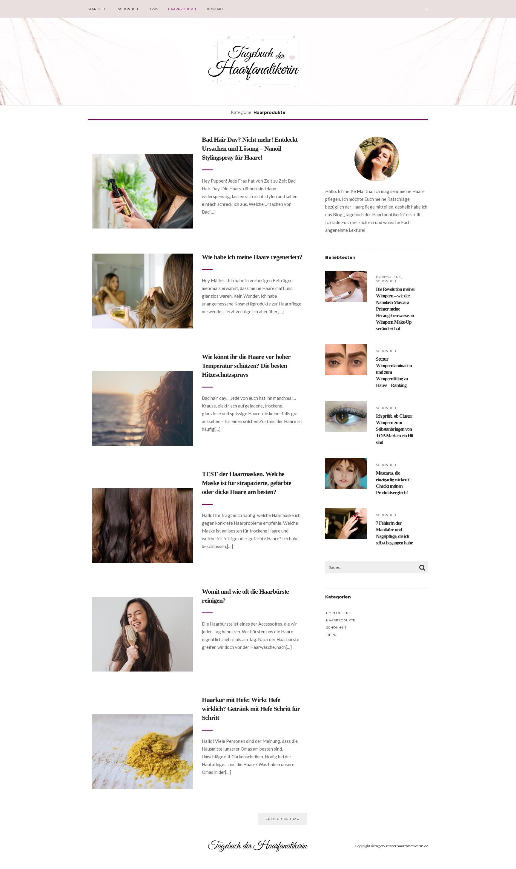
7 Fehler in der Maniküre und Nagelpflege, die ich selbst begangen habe (394, 533)
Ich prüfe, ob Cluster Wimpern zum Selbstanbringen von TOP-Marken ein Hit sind (394, 429)
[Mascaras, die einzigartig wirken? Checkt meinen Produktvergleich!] (346, 462)
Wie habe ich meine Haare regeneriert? (252, 257)
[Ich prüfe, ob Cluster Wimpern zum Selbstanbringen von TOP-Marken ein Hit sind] (346, 405)
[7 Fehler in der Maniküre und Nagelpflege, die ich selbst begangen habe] (346, 512)
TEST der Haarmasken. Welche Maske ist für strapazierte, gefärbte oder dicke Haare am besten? (246, 483)
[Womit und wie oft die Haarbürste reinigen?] (142, 601)
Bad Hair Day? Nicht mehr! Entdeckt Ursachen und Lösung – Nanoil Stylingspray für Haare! (249, 148)
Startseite (98, 9)
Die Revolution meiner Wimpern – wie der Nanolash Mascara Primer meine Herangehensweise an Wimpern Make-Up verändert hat (395, 309)
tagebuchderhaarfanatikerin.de (401, 846)
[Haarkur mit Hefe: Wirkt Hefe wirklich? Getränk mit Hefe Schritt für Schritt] (142, 718)
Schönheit (128, 9)
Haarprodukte (182, 9)
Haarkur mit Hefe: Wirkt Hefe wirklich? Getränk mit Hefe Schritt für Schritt (251, 708)
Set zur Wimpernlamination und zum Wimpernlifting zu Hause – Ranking (394, 372)
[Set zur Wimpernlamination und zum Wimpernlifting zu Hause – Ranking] (346, 348)
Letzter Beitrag (283, 819)
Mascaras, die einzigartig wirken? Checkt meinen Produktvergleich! (392, 482)
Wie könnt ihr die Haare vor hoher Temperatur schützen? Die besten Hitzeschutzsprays (246, 365)
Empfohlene (388, 277)
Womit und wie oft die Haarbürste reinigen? (245, 596)
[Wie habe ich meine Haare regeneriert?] (142, 257)
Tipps (153, 9)
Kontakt (215, 9)
